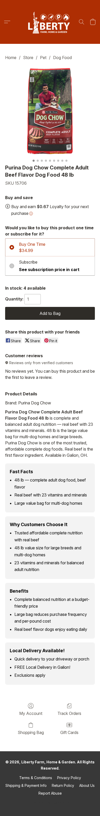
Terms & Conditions (35, 778)
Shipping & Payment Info (26, 785)
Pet (43, 57)
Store (28, 57)
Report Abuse (50, 793)
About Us (87, 785)
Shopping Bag (31, 732)
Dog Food (62, 57)
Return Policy (63, 785)
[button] (50, 22)
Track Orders (69, 713)
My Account (30, 713)
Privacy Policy (69, 778)
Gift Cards (69, 732)
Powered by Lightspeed (50, 802)
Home (10, 57)
